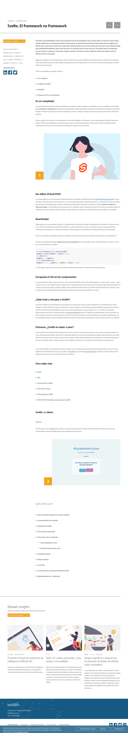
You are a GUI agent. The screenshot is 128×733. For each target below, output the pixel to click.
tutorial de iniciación (90, 351)
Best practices (7, 53)
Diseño (11, 59)
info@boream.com (13, 713)
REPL (39, 377)
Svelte (37, 60)
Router (48, 388)
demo (53, 429)
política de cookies (22, 732)
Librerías (39, 383)
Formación (18, 56)
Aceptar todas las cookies (87, 729)
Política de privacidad (37, 725)
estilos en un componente (57, 400)
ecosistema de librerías (73, 312)
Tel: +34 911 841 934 (13, 716)
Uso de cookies (51, 725)
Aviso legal (24, 725)
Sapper (39, 372)
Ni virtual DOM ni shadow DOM (104, 199)
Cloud (21, 63)
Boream (16, 53)
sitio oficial (72, 351)
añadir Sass (44, 394)
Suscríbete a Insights (11, 41)
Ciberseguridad (8, 56)
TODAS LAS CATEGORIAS (10, 49)
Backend (6, 63)
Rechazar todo (119, 729)
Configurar (103, 729)
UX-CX (5, 59)
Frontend (14, 63)
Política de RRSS (64, 725)
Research (18, 59)
